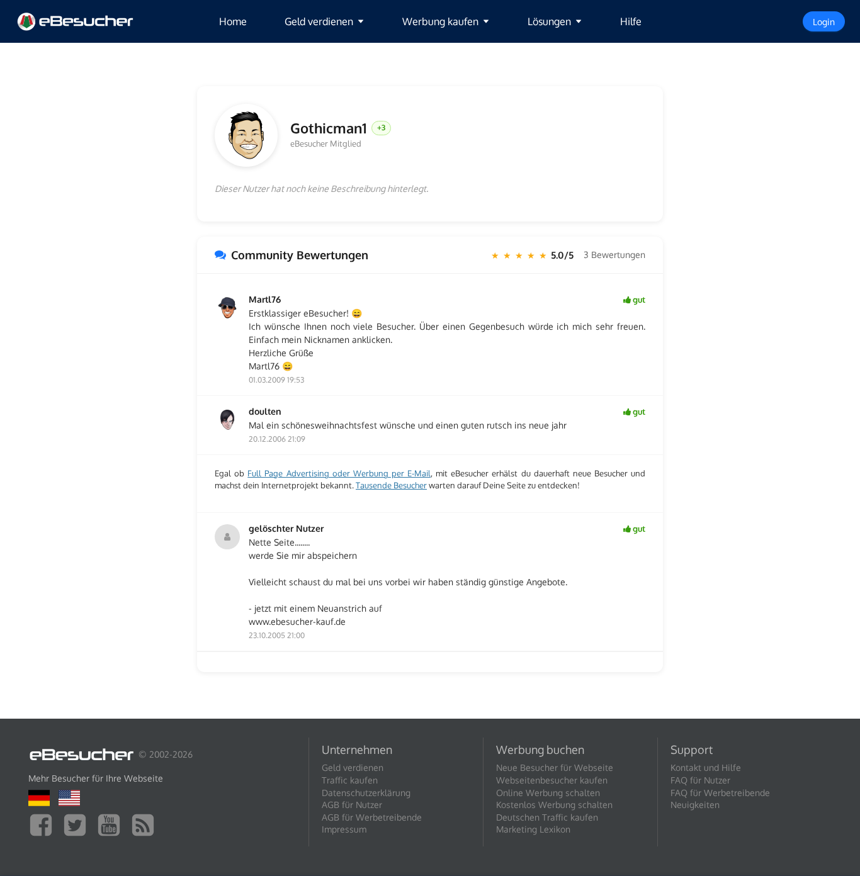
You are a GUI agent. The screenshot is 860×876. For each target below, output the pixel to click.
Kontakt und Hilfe (705, 767)
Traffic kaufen (350, 780)
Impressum (344, 829)
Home (233, 21)
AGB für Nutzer (352, 804)
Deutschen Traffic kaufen (547, 817)
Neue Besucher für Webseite (554, 767)
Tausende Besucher (391, 485)
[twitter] (78, 824)
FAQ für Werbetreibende (720, 792)
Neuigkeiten (695, 804)
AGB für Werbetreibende (372, 817)
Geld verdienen (352, 767)
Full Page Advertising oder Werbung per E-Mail (339, 473)
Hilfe (631, 21)
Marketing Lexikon (533, 829)
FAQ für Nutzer (700, 780)
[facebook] (44, 824)
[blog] (146, 824)
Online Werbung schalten (548, 792)
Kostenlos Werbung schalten (554, 804)
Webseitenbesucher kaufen (552, 780)
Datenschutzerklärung (366, 792)
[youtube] (112, 824)
